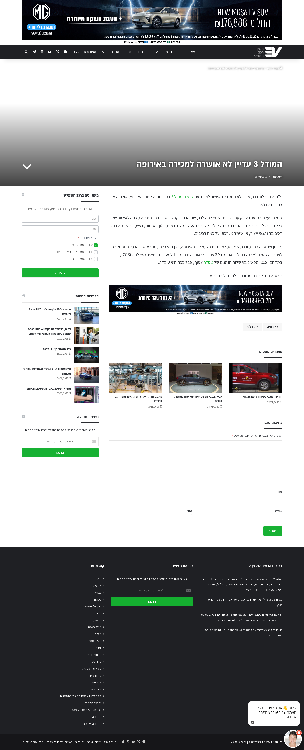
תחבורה (96, 717)
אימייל (278, 511)
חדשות (167, 52)
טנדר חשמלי (94, 627)
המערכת (277, 176)
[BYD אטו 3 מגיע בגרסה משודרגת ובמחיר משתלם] (86, 375)
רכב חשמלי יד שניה (81, 259)
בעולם (97, 599)
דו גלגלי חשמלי (92, 606)
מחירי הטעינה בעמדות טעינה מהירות (49, 389)
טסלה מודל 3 (182, 197)
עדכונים (259, 68)
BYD (99, 579)
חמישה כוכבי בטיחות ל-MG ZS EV (262, 397)
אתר (189, 511)
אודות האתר (94, 742)
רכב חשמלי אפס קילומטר (86, 710)
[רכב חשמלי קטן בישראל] (86, 355)
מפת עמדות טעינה (84, 52)
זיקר (98, 613)
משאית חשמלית (91, 668)
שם (280, 492)
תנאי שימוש (109, 742)
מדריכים (113, 52)
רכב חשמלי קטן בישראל (57, 349)
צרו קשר (80, 742)
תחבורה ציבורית (92, 724)
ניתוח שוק (95, 675)
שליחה (60, 272)
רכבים (140, 52)
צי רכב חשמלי (93, 703)
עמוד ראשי (273, 68)
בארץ (98, 593)
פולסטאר (96, 689)
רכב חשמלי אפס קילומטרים (75, 252)
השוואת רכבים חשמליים (59, 742)
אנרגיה (97, 586)
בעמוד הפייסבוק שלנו (255, 620)
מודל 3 (252, 326)
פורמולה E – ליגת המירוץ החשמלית (80, 696)
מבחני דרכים (94, 655)
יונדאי (98, 648)
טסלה (208, 262)
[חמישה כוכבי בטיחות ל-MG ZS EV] (255, 378)
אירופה (272, 326)
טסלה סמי (95, 641)
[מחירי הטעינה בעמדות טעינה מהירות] (86, 394)
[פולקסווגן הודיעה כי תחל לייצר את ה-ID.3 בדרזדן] (135, 378)
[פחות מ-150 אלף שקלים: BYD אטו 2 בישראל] (86, 315)
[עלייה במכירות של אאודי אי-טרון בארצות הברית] (195, 378)
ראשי (192, 52)
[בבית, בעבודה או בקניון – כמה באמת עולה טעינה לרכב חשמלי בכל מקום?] (86, 335)
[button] (293, 739)
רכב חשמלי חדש (82, 245)
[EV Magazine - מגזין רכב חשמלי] (268, 52)
